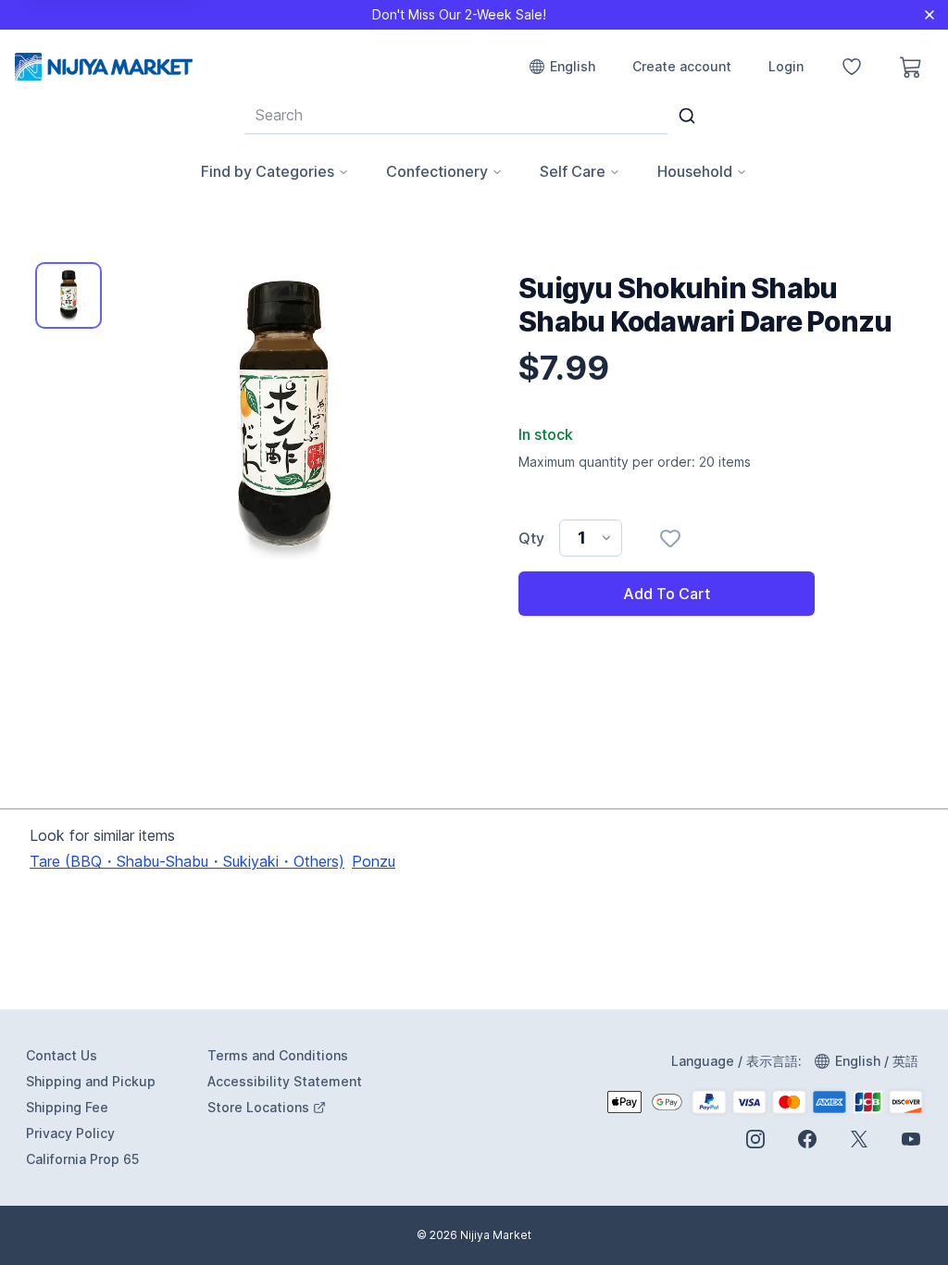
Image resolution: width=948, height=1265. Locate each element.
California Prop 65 (82, 1159)
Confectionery (437, 171)
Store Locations (286, 1108)
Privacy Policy (70, 1133)
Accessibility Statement (284, 1081)
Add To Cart (666, 593)
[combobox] (455, 114)
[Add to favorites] (670, 538)
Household (694, 171)
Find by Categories (267, 171)
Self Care (572, 171)
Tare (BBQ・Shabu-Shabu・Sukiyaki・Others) (187, 861)
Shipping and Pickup (91, 1081)
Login (786, 66)
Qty (531, 538)
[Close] (929, 15)
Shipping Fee (67, 1107)
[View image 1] (68, 295)
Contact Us (61, 1055)
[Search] (686, 115)
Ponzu (373, 861)
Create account (681, 66)
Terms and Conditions (277, 1055)
